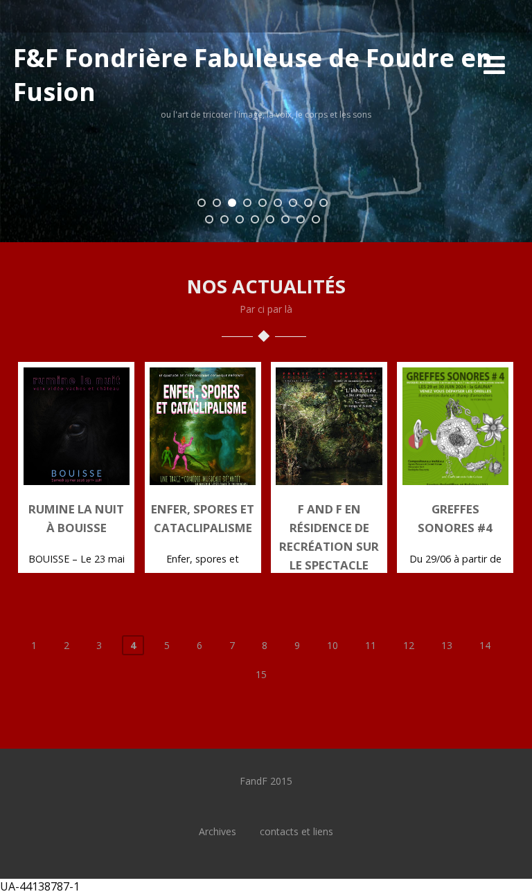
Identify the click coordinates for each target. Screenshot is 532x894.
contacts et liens (296, 831)
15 (261, 674)
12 (408, 645)
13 (446, 645)
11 (370, 645)
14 (484, 645)
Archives (217, 831)
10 (332, 645)
